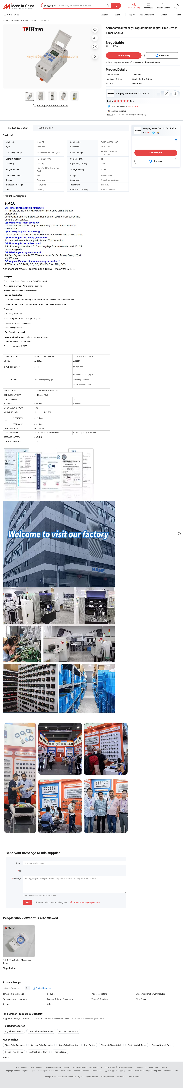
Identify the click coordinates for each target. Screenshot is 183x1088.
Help (131, 14)
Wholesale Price (95, 1067)
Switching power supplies (14, 999)
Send (27, 902)
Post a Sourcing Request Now (85, 902)
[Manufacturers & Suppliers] (18, 6)
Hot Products (21, 1067)
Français (54, 1070)
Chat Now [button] (164, 55)
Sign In (110, 114)
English (25, 1070)
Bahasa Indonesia (171, 1070)
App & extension (147, 14)
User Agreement (107, 1077)
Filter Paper (141, 999)
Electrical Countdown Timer (41, 1031)
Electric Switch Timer (137, 1045)
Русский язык (66, 1070)
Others (50, 1004)
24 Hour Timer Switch (68, 1031)
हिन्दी (130, 1070)
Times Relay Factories (14, 1045)
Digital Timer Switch (14, 1031)
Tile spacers (8, 1004)
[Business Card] (176, 140)
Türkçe (147, 1070)
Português (44, 1070)
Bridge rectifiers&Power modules (150, 993)
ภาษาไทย (138, 1070)
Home (5, 20)
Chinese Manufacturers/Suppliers (57, 1067)
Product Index (141, 1067)
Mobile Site (153, 1067)
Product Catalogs (43, 988)
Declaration (121, 1077)
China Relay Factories (68, 1045)
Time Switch (44, 20)
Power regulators (99, 993)
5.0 (145, 132)
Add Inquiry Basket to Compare (52, 105)
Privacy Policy (134, 1077)
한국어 (114, 1070)
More (5, 1057)
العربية (106, 1070)
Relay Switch (89, 1045)
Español (34, 1070)
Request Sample (152, 62)
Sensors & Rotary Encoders (59, 999)
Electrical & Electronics (19, 20)
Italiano (77, 1070)
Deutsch (86, 1070)
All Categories (13, 14)
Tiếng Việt (157, 1070)
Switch (33, 20)
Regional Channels (125, 1067)
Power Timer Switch (14, 1052)
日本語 (122, 1070)
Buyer (117, 14)
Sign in (177, 7)
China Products (36, 1067)
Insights (164, 1067)
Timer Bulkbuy (59, 1052)
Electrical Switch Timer (162, 1045)
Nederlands (97, 1070)
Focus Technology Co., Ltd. (72, 1077)
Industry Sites (110, 1067)
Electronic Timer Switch (111, 1045)
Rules (178, 14)
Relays (50, 993)
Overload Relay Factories (41, 1045)
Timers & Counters (100, 999)
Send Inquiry (123, 55)
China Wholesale (79, 1067)
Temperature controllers (13, 993)
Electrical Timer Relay (38, 1052)
